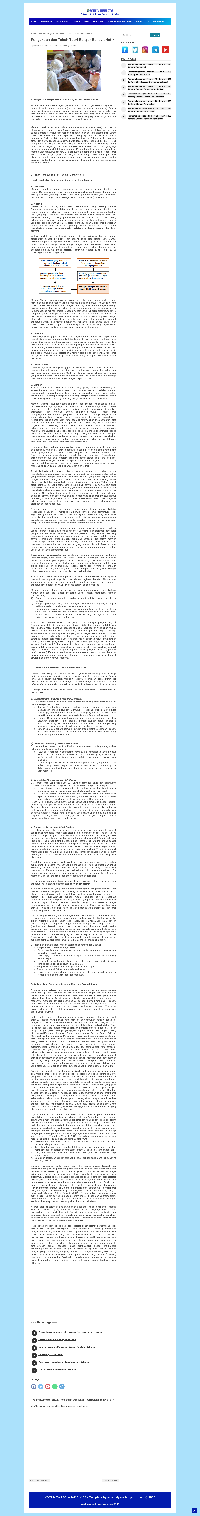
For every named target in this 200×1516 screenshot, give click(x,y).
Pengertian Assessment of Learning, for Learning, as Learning (70, 1332)
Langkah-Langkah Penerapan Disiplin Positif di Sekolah (66, 1347)
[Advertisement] (112, 1295)
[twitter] (40, 1386)
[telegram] (62, 1386)
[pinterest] (47, 1386)
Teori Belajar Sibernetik (50, 1354)
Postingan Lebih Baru (39, 1480)
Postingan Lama (110, 1480)
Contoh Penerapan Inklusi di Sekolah (57, 1369)
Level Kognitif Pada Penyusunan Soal (57, 1339)
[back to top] (194, 1510)
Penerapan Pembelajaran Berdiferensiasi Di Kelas (63, 1362)
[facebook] (33, 1386)
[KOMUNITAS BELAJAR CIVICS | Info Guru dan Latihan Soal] (100, 11)
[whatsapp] (55, 1386)
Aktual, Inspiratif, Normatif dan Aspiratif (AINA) (100, 1504)
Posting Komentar (70, 46)
